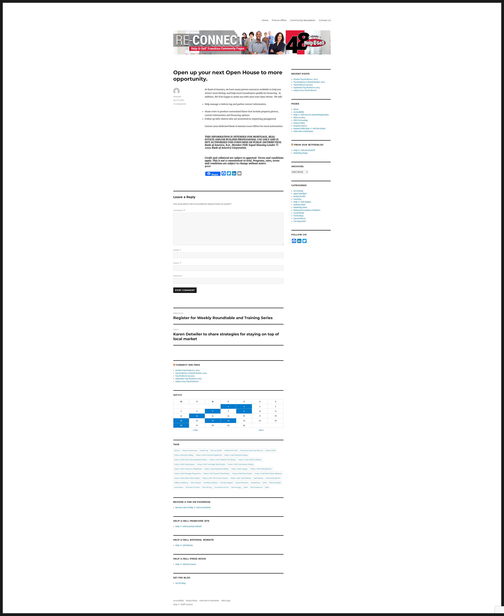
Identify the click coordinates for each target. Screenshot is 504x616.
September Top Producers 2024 (188, 379)
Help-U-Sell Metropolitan (261, 469)
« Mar (195, 430)
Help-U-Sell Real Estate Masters (268, 473)
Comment (179, 210)
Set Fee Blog (180, 583)
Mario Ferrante (242, 483)
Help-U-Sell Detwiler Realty (236, 455)
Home (265, 20)
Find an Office (279, 20)
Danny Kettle (216, 450)
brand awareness (189, 450)
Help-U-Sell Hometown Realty (241, 464)
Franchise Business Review (251, 450)
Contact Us (325, 20)
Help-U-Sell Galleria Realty (249, 460)
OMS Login (225, 601)
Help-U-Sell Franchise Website (188, 526)
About (295, 109)
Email (177, 263)
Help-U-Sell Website (184, 545)
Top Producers (256, 487)
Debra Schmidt (230, 450)
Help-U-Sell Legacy (239, 469)
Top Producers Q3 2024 (185, 376)
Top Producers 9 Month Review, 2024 (191, 373)
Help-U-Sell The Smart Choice (215, 478)
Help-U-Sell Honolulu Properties (188, 469)
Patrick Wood (275, 483)
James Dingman (273, 478)
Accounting (298, 191)
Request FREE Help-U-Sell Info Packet (309, 128)
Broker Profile (299, 196)
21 (213, 421)
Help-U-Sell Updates (302, 202)
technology (236, 487)
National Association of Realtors (306, 210)
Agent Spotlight (300, 194)
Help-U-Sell (270, 450)
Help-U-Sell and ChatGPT (304, 150)
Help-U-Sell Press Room (185, 564)
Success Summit (221, 487)
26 (181, 425)
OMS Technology (300, 120)
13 (197, 416)
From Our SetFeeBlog (309, 145)
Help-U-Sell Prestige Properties (187, 473)
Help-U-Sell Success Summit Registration (311, 115)
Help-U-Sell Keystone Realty (216, 469)
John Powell (196, 483)
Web (267, 487)
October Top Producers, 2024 (187, 370)
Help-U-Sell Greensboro (184, 464)
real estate (178, 487)
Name (177, 250)
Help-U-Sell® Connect (183, 604)
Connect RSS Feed (188, 365)
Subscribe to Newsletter (303, 131)
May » (261, 430)
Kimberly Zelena (211, 483)
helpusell (177, 96)
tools (246, 487)
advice (177, 450)
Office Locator (299, 117)
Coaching (204, 450)
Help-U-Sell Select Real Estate (187, 478)
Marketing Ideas (300, 207)
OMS (264, 483)
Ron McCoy (207, 487)
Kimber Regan (226, 483)
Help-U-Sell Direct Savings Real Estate (190, 460)
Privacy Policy (299, 123)
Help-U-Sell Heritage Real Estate (211, 464)
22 (228, 421)
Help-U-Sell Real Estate (242, 473)
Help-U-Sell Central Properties (209, 455)
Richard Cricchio (193, 487)
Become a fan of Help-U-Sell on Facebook (192, 507)
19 (181, 421)
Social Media (298, 213)
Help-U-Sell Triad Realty (240, 478)
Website (177, 276)
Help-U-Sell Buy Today (183, 455)
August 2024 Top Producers (186, 381)
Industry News (299, 205)
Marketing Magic (300, 153)
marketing (255, 483)
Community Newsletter (302, 20)
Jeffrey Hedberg (181, 483)
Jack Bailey (258, 478)
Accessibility (298, 112)
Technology (298, 216)
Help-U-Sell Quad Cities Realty (216, 473)
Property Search (300, 126)
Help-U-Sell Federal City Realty (222, 460)
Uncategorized (179, 104)
